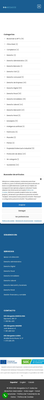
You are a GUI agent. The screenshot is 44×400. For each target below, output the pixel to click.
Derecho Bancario (13, 66)
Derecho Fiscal (12, 93)
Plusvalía (10, 137)
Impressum (38, 221)
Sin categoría (12, 159)
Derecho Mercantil (14, 110)
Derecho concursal (14, 77)
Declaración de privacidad (24, 221)
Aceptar (22, 205)
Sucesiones (11, 165)
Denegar (22, 211)
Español (13, 382)
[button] (41, 179)
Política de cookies (8, 221)
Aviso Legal (28, 391)
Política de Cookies (25, 397)
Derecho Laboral (13, 104)
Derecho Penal (12, 115)
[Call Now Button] (5, 395)
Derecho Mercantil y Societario (15, 285)
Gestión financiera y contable (15, 295)
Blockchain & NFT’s (14, 39)
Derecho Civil (12, 72)
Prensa (9, 143)
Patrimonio (11, 132)
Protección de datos (14, 154)
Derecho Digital (12, 88)
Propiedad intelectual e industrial (19, 148)
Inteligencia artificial (14, 126)
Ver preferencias (22, 216)
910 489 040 (10, 331)
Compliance (11, 50)
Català (31, 382)
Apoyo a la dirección (11, 257)
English (23, 382)
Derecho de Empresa (14, 82)
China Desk (11, 44)
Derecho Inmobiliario (14, 99)
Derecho (10, 55)
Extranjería (11, 121)
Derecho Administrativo (15, 61)
